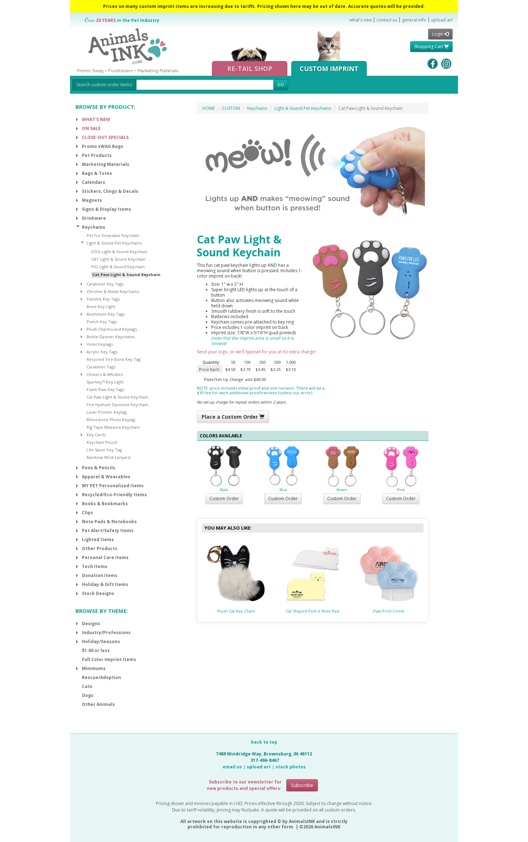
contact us (386, 20)
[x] (77, 119)
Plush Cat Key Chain (236, 611)
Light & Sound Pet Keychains (302, 108)
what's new (360, 20)
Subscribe (302, 785)
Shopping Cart (429, 46)
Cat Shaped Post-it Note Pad (312, 611)
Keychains (257, 108)
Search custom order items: (105, 85)
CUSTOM (231, 108)
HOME (208, 108)
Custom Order (224, 499)
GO (280, 85)
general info (414, 20)
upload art (442, 20)
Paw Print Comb (388, 611)
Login (438, 34)
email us (232, 767)
